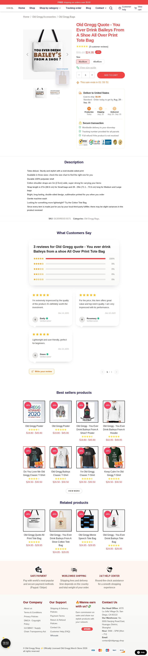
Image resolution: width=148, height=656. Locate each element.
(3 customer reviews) (98, 46)
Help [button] (143, 652)
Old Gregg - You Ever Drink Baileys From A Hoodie (114, 429)
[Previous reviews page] (102, 372)
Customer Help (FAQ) (60, 631)
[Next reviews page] (116, 372)
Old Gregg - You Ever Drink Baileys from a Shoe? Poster (87, 429)
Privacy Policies (31, 616)
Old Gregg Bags (67, 17)
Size (78, 57)
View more (74, 491)
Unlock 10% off (6, 643)
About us (28, 608)
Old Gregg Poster (34, 426)
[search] (111, 8)
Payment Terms (57, 616)
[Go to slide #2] (55, 93)
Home (26, 17)
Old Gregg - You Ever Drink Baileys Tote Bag (114, 538)
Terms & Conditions (33, 612)
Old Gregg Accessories (44, 17)
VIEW (34, 420)
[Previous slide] (28, 54)
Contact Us (55, 627)
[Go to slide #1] (40, 93)
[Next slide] (67, 54)
